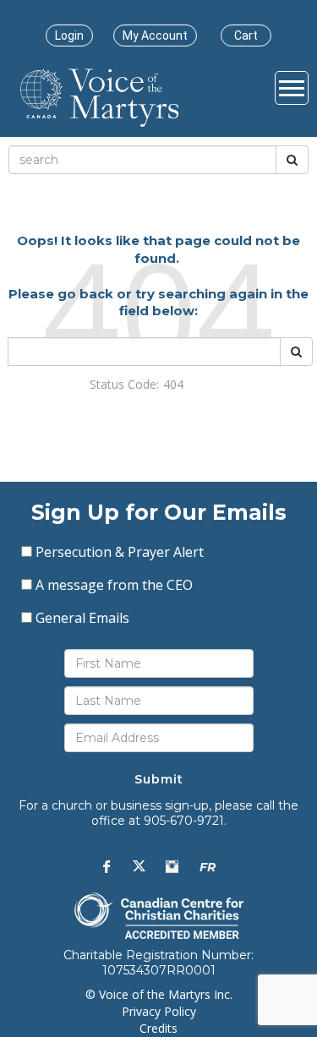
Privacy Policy (159, 1011)
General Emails (82, 618)
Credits (158, 1028)
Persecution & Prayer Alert (120, 552)
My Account (155, 35)
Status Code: (124, 384)
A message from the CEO (114, 585)
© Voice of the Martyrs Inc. (158, 994)
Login (69, 35)
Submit (158, 779)
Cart (246, 35)
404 (173, 384)
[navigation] (69, 35)
